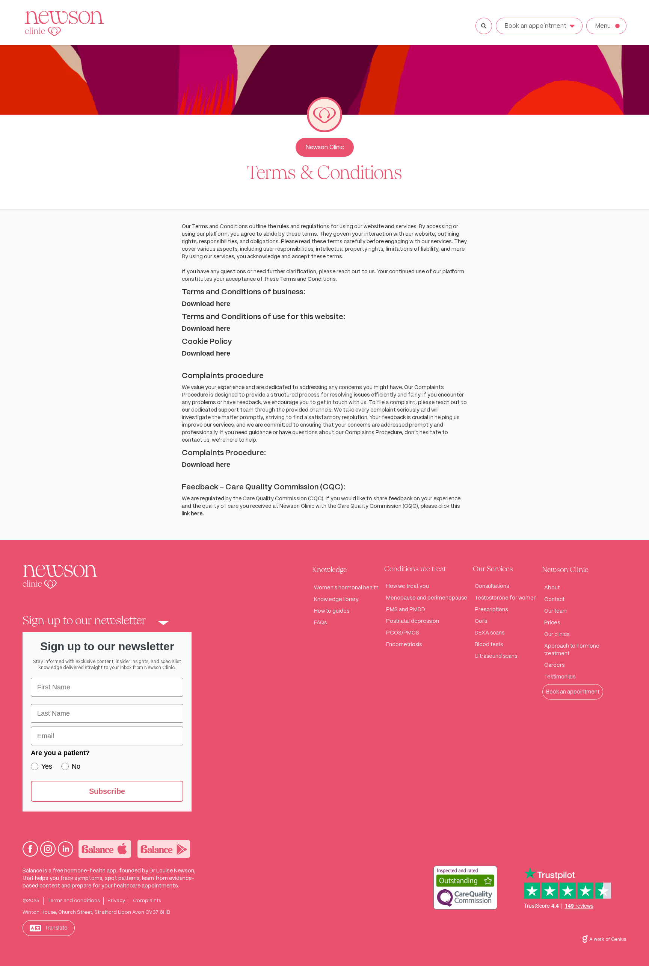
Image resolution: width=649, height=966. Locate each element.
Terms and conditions (73, 900)
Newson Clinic (324, 147)
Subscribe (107, 791)
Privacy (116, 900)
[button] (107, 622)
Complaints (147, 900)
